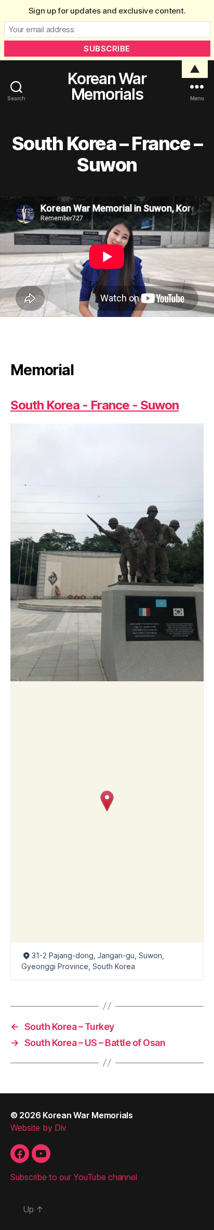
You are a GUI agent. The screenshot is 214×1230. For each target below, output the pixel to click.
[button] (107, 801)
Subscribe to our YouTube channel (73, 1177)
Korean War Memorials (107, 86)
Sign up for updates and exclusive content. (107, 11)
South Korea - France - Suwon (94, 405)
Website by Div (38, 1127)
